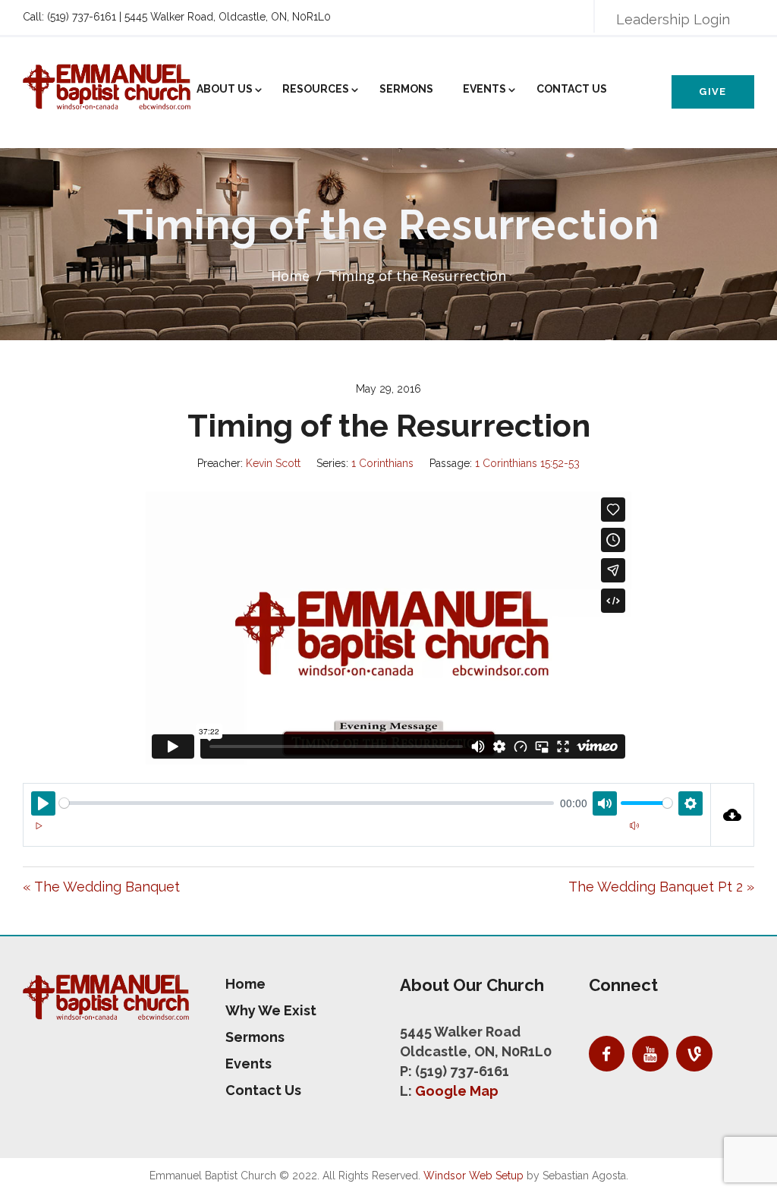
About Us (225, 89)
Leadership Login (673, 19)
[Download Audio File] (733, 815)
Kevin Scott (273, 463)
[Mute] (634, 825)
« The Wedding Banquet (101, 887)
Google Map (457, 1091)
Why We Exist (270, 1010)
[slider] (306, 803)
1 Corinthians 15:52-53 (527, 463)
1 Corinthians (382, 463)
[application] (367, 834)
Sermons (406, 89)
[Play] (38, 825)
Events (484, 89)
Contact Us (571, 89)
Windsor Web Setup (473, 1175)
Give (712, 91)
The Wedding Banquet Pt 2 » (661, 887)
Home (290, 276)
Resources (315, 89)
